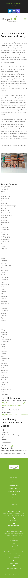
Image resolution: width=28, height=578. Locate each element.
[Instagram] (18, 11)
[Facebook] (14, 11)
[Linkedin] (10, 11)
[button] (25, 19)
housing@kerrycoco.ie (13, 446)
